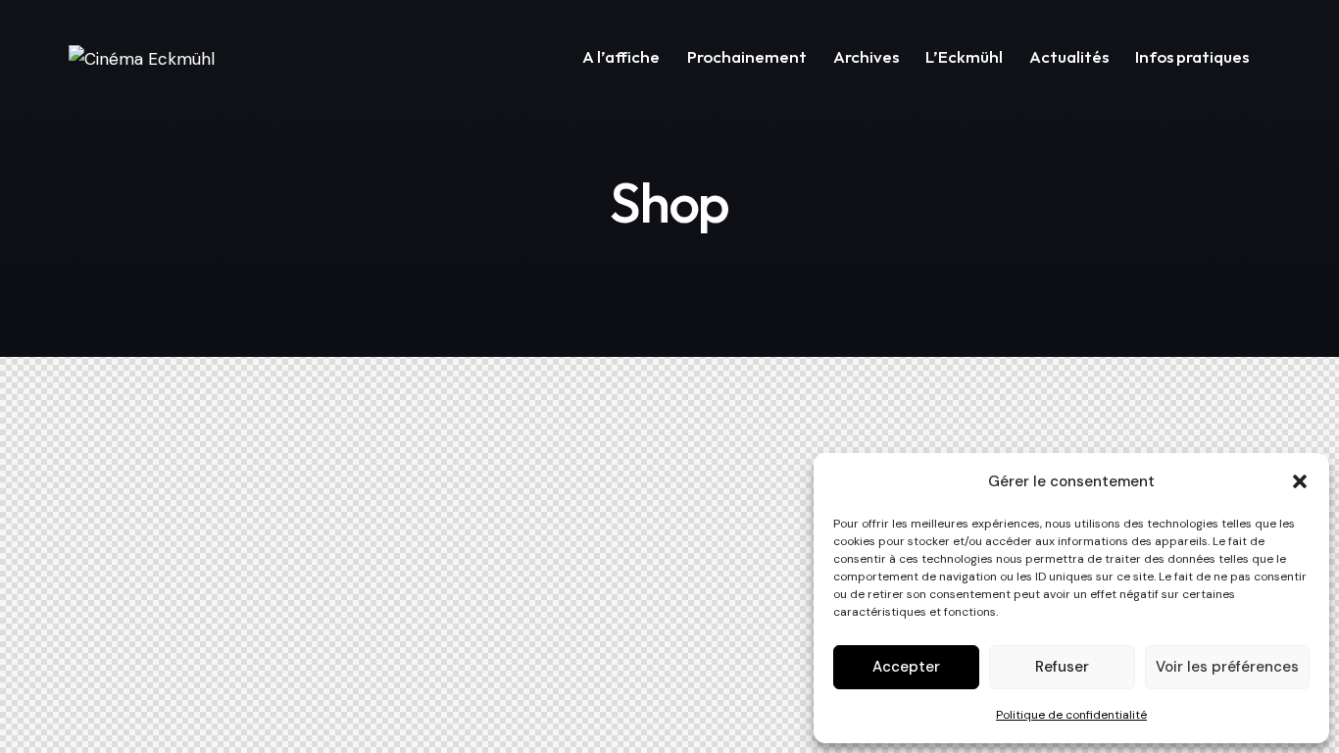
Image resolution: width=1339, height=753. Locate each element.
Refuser (1062, 667)
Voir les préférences (1227, 667)
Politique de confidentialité (1071, 715)
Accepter (906, 667)
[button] (1300, 481)
